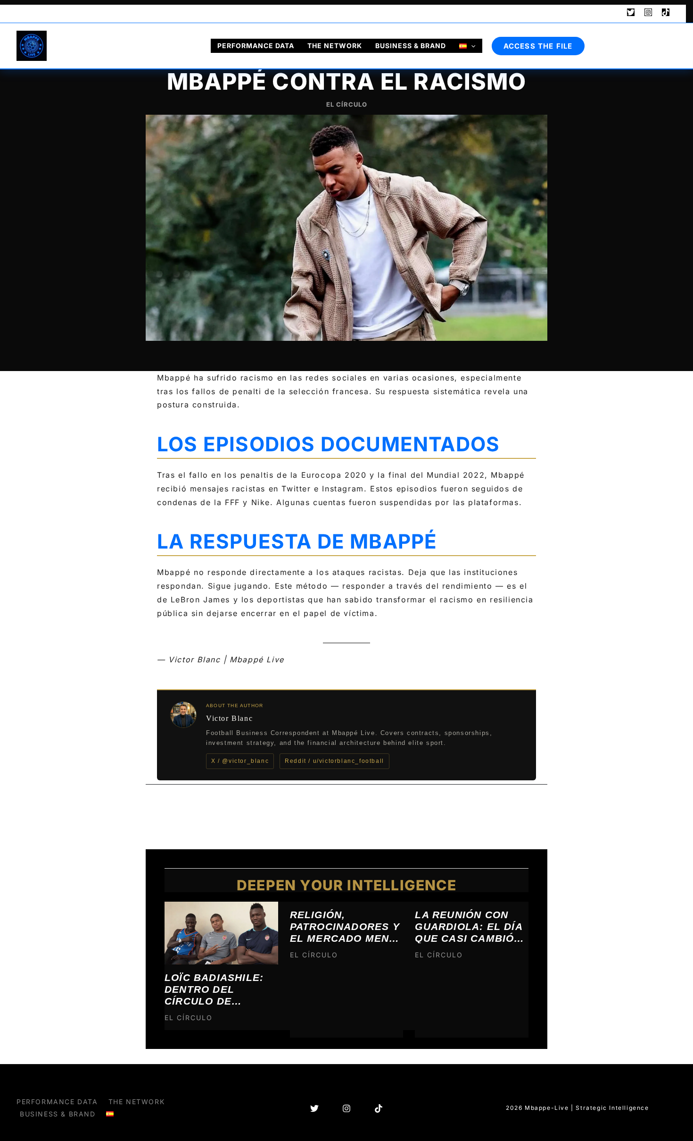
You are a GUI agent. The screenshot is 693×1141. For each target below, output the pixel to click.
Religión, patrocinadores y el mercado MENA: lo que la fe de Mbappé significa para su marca (345, 926)
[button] (613, 13)
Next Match (45, 12)
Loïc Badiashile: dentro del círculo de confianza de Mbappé (214, 989)
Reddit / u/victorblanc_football (334, 761)
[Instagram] (648, 12)
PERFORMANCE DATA (255, 46)
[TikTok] (665, 12)
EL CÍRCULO (346, 104)
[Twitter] (631, 12)
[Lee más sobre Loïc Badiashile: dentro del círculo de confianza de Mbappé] (221, 932)
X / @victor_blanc (240, 761)
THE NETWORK (334, 46)
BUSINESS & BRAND (410, 46)
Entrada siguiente (503, 808)
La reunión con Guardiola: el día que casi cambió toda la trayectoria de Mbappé (468, 926)
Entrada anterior (187, 808)
